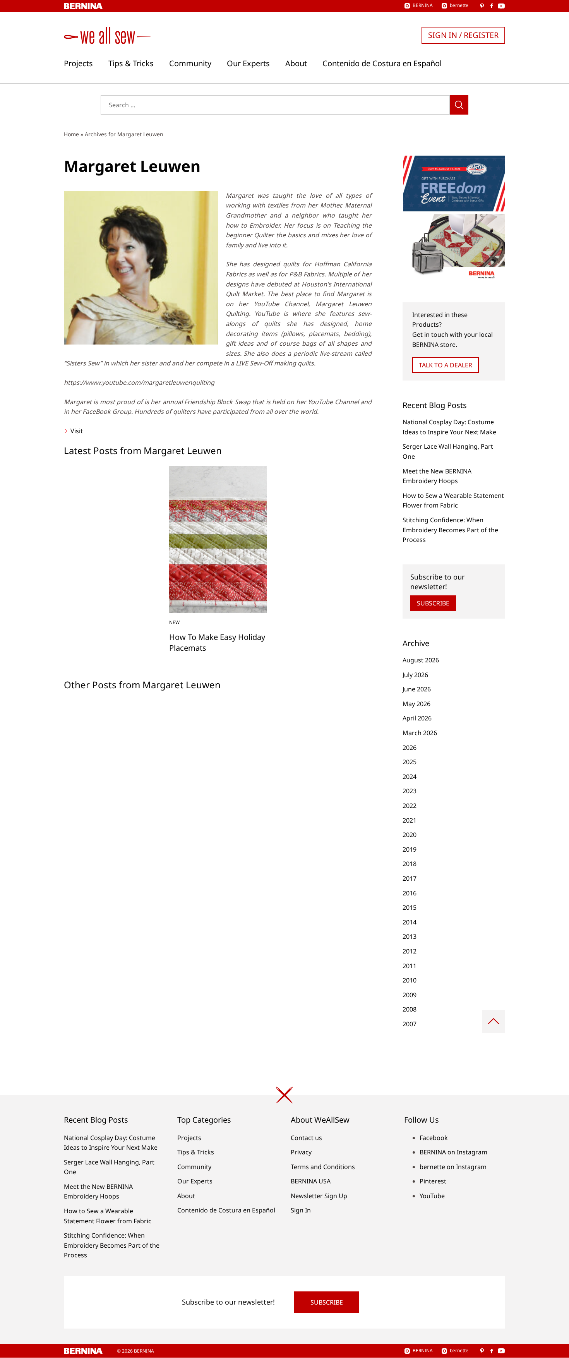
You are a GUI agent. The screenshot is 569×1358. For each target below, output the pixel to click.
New (174, 622)
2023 (409, 791)
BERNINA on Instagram (453, 1152)
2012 (409, 951)
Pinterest (433, 1181)
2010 (409, 980)
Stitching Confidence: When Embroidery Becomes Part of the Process (450, 530)
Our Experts (248, 63)
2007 (409, 1024)
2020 (409, 834)
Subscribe (433, 603)
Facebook (434, 1137)
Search (459, 105)
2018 (409, 863)
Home (71, 134)
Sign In (301, 1210)
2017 (409, 878)
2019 (409, 849)
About (296, 63)
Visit (76, 431)
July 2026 (415, 674)
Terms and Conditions (323, 1167)
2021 (409, 820)
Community (190, 63)
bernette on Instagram (453, 1167)
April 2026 (417, 718)
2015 (409, 907)
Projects (78, 63)
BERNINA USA (311, 1181)
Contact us (306, 1137)
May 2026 (416, 704)
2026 (409, 747)
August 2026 (421, 660)
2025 (409, 762)
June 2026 (417, 689)
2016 (409, 893)
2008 (409, 1009)
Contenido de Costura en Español (382, 63)
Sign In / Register (463, 35)
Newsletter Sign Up (319, 1196)
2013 (409, 936)
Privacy (301, 1152)
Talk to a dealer (445, 365)
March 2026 (420, 733)
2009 (409, 995)
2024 (409, 776)
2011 (409, 966)
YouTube (432, 1196)
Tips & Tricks (131, 63)
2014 (409, 922)
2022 (409, 805)
